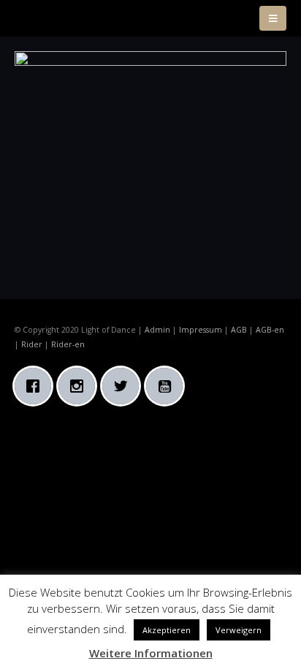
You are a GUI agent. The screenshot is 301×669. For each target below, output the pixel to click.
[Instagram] (80, 386)
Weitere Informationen (151, 653)
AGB (239, 330)
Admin (157, 330)
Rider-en (68, 344)
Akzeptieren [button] (166, 629)
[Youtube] (168, 386)
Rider (31, 344)
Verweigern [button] (239, 629)
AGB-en (270, 330)
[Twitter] (124, 386)
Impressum (200, 330)
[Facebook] (36, 386)
